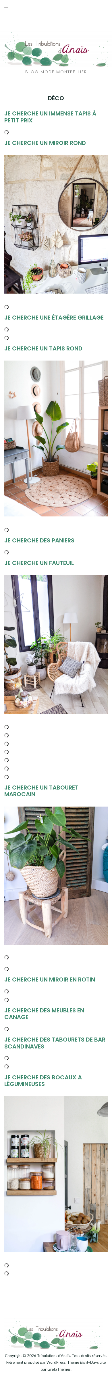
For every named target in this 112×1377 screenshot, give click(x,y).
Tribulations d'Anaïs (53, 1355)
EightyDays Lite (93, 1362)
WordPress (56, 1362)
